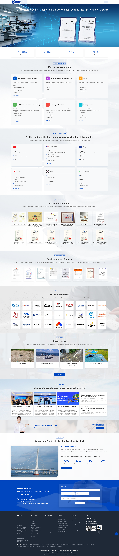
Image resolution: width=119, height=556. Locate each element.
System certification (62, 527)
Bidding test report (21, 518)
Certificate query (66, 1)
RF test (32, 518)
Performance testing (21, 520)
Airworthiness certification (22, 522)
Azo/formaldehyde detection (50, 532)
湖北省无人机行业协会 (70, 544)
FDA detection (47, 528)
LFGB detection (48, 526)
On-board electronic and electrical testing (36, 528)
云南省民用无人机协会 (21, 546)
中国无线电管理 (36, 544)
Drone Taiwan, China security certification (21, 528)
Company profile (75, 518)
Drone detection (32, 1)
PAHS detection (48, 522)
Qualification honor (75, 520)
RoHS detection (48, 518)
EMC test (33, 523)
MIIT (24, 544)
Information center (85, 1)
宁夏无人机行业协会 (31, 546)
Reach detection (48, 520)
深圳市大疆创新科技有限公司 (42, 546)
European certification (62, 521)
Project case (76, 1)
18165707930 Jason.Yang (28, 501)
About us (95, 1)
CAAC (31, 544)
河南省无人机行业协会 (60, 544)
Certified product (75, 524)
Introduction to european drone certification (22, 531)
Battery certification (62, 529)
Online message (75, 530)
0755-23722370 (98, 425)
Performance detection (62, 531)
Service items (42, 1)
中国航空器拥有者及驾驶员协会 (56, 546)
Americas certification (62, 523)
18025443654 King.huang (28, 499)
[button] (10, 359)
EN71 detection (48, 524)
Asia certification (61, 519)
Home (24, 1)
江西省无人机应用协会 (91, 544)
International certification (63, 525)
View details (15, 164)
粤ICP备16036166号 (73, 554)
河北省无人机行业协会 (50, 544)
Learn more (15, 95)
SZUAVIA (43, 544)
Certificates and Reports (76, 522)
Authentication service (54, 1)
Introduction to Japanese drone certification (22, 537)
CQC (27, 544)
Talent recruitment (75, 526)
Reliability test (33, 525)
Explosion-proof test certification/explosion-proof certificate (36, 535)
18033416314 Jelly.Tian (27, 497)
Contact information (76, 528)
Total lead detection (48, 530)
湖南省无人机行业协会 (81, 544)
